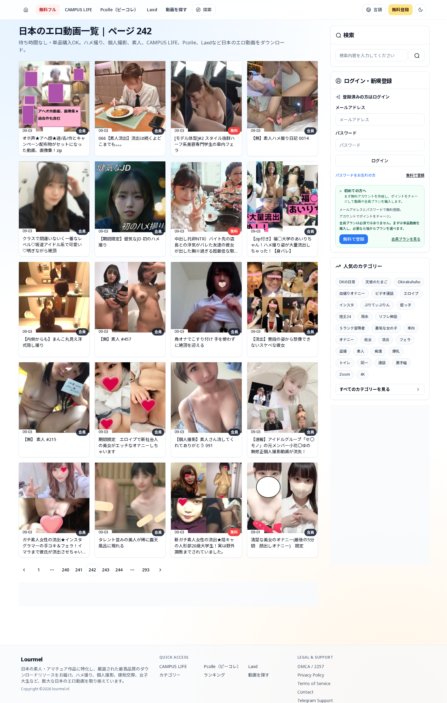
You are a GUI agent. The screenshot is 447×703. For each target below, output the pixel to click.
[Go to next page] (159, 570)
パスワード (346, 133)
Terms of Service (314, 683)
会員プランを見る (406, 239)
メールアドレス (350, 107)
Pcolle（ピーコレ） (119, 9)
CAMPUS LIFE (78, 9)
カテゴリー (170, 675)
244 (119, 570)
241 (78, 570)
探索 (207, 9)
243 (105, 570)
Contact (305, 692)
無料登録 (400, 9)
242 (92, 570)
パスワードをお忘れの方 (355, 175)
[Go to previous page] (25, 570)
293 (145, 570)
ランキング (214, 675)
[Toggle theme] (420, 9)
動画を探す (176, 9)
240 (65, 570)
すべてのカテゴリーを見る (364, 389)
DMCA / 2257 (310, 666)
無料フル (47, 9)
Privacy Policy (310, 675)
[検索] (416, 55)
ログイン (379, 161)
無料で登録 (415, 175)
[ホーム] (26, 9)
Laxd (152, 9)
